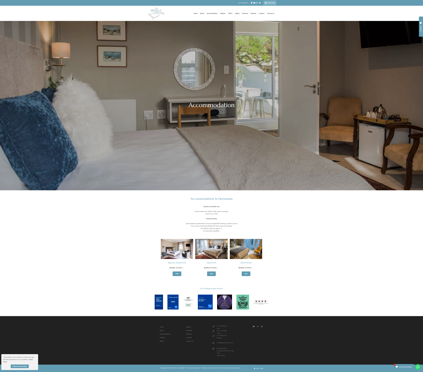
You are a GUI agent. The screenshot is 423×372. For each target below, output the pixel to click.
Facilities (223, 13)
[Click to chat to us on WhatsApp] (418, 367)
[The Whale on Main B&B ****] (156, 13)
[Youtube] (254, 3)
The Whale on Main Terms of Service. (212, 368)
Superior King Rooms (177, 262)
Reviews (253, 13)
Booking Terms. (236, 368)
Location (261, 13)
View (176, 274)
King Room (211, 262)
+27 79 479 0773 (243, 3)
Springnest (197, 368)
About (202, 13)
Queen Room (246, 262)
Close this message (20, 366)
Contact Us (270, 13)
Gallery (237, 13)
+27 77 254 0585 (222, 331)
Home (196, 13)
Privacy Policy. (227, 368)
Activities (245, 13)
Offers (230, 13)
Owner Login (259, 368)
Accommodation (212, 13)
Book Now (271, 3)
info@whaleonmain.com (225, 343)
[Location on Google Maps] (251, 3)
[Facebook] (257, 3)
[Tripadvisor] (260, 3)
